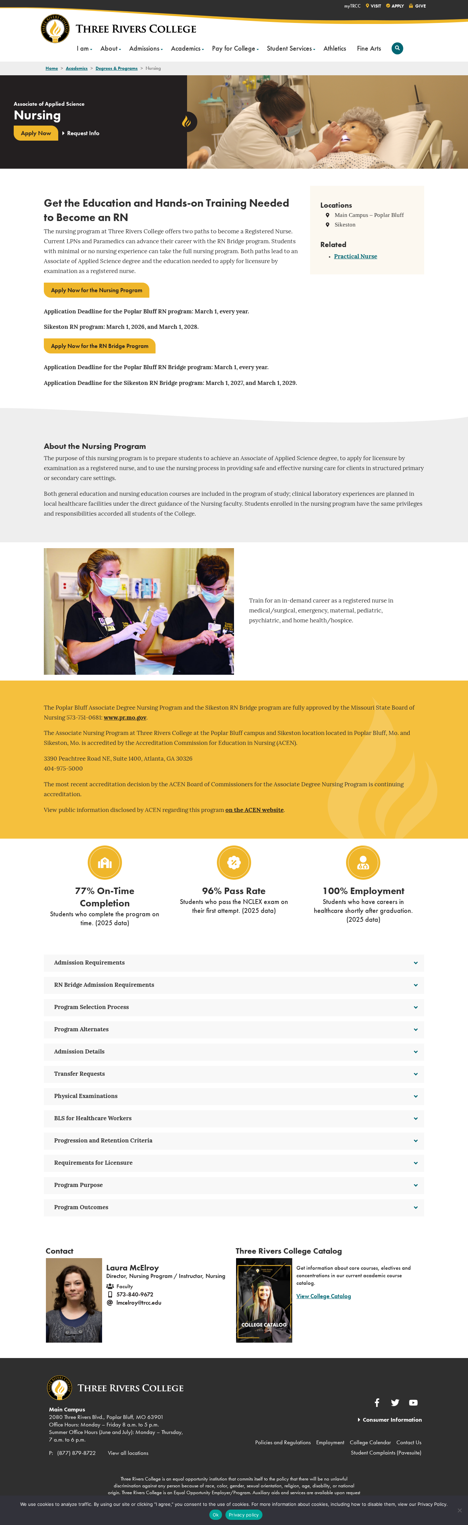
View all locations (128, 1453)
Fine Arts (369, 48)
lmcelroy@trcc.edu (138, 1302)
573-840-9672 (134, 1294)
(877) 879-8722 (76, 1453)
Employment (330, 1442)
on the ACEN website (254, 810)
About (109, 48)
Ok (216, 1514)
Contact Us (408, 1442)
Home (52, 68)
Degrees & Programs (117, 68)
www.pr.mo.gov (125, 718)
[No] (459, 1510)
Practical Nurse (355, 257)
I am (83, 48)
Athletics (334, 48)
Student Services (289, 48)
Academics (185, 48)
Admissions (144, 48)
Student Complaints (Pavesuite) (386, 1452)
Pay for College (233, 48)
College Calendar (370, 1442)
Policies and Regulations (283, 1442)
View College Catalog (323, 1296)
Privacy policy (244, 1514)
